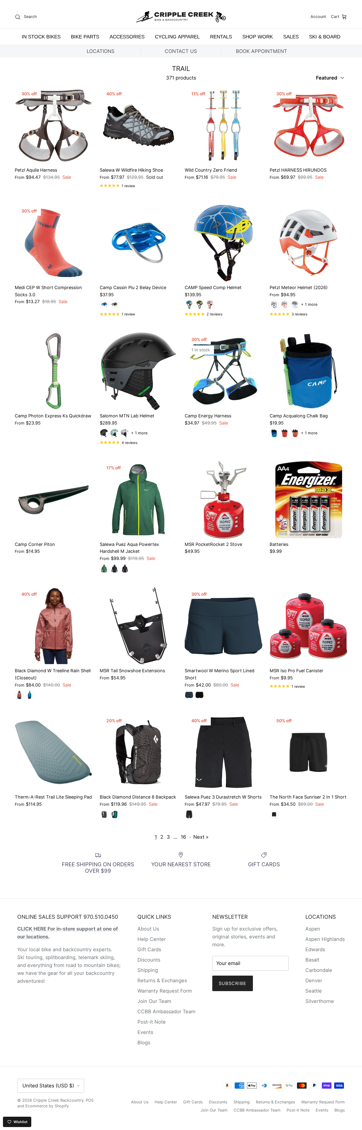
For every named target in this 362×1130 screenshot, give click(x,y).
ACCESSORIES (127, 36)
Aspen (312, 929)
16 (183, 837)
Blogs (143, 1043)
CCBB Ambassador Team (166, 1012)
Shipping (147, 970)
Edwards (315, 949)
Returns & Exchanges (162, 980)
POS (90, 1100)
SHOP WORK (257, 36)
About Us (148, 929)
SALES (291, 36)
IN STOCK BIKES (41, 36)
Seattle (313, 991)
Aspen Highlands (325, 939)
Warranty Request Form (164, 991)
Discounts (148, 960)
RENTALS (221, 36)
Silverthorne (319, 1001)
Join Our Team (154, 1001)
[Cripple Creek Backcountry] (181, 16)
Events (145, 1032)
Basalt (312, 960)
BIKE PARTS (85, 36)
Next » (201, 837)
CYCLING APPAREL (177, 36)
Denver (313, 980)
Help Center (151, 939)
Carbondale (318, 970)
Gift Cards (149, 949)
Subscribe (233, 983)
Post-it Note (151, 1022)
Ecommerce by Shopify (47, 1105)
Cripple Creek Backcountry (58, 1100)
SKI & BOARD (324, 36)
